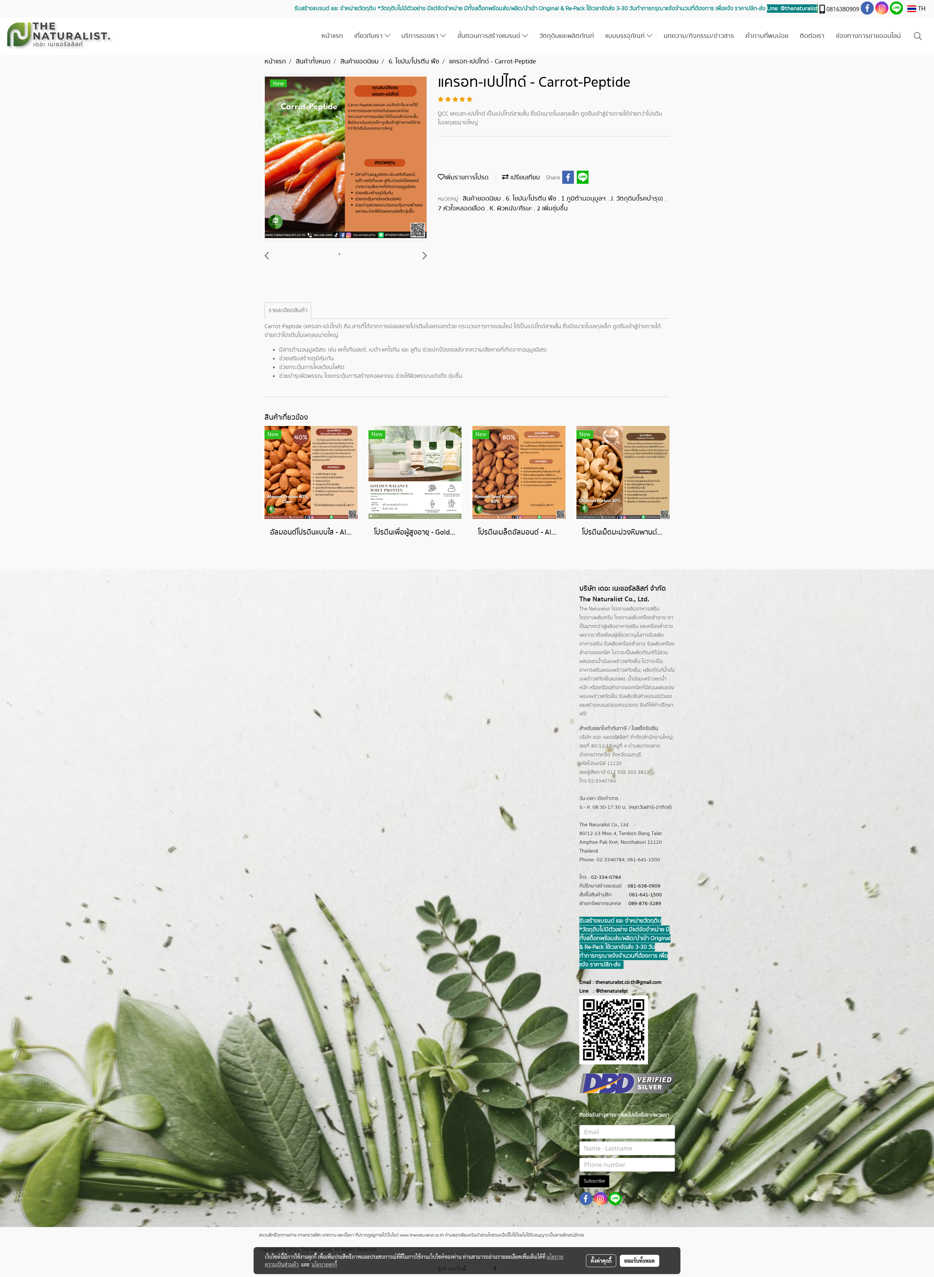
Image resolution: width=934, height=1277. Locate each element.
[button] (918, 36)
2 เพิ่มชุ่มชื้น (552, 208)
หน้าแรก (332, 36)
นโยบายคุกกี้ (324, 1264)
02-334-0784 (606, 877)
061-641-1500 (645, 894)
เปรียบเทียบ (524, 177)
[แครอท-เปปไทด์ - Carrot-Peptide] (346, 157)
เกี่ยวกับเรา (369, 36)
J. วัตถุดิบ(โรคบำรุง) (637, 198)
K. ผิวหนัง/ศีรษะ (512, 208)
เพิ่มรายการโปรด (466, 177)
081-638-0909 (644, 886)
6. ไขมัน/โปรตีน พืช (532, 198)
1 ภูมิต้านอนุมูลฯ (584, 198)
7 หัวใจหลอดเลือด (462, 208)
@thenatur (607, 991)
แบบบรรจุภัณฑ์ (626, 36)
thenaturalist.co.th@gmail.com (628, 982)
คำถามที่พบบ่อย (766, 36)
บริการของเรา (420, 36)
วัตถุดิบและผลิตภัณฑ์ (566, 36)
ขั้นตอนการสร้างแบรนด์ (490, 36)
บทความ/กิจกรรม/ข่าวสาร (699, 36)
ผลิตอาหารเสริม (622, 626)
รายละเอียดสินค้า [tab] (288, 310)
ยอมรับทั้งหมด (639, 1260)
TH (921, 8)
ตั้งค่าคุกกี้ (601, 1260)
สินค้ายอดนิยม (483, 198)
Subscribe (594, 1181)
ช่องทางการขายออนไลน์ (868, 36)
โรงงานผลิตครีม (596, 617)
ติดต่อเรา (812, 36)
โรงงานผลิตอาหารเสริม (635, 609)
